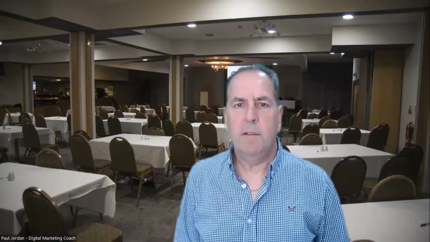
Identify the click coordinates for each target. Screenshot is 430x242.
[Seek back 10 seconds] (19, 235)
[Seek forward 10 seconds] (31, 235)
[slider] (195, 235)
